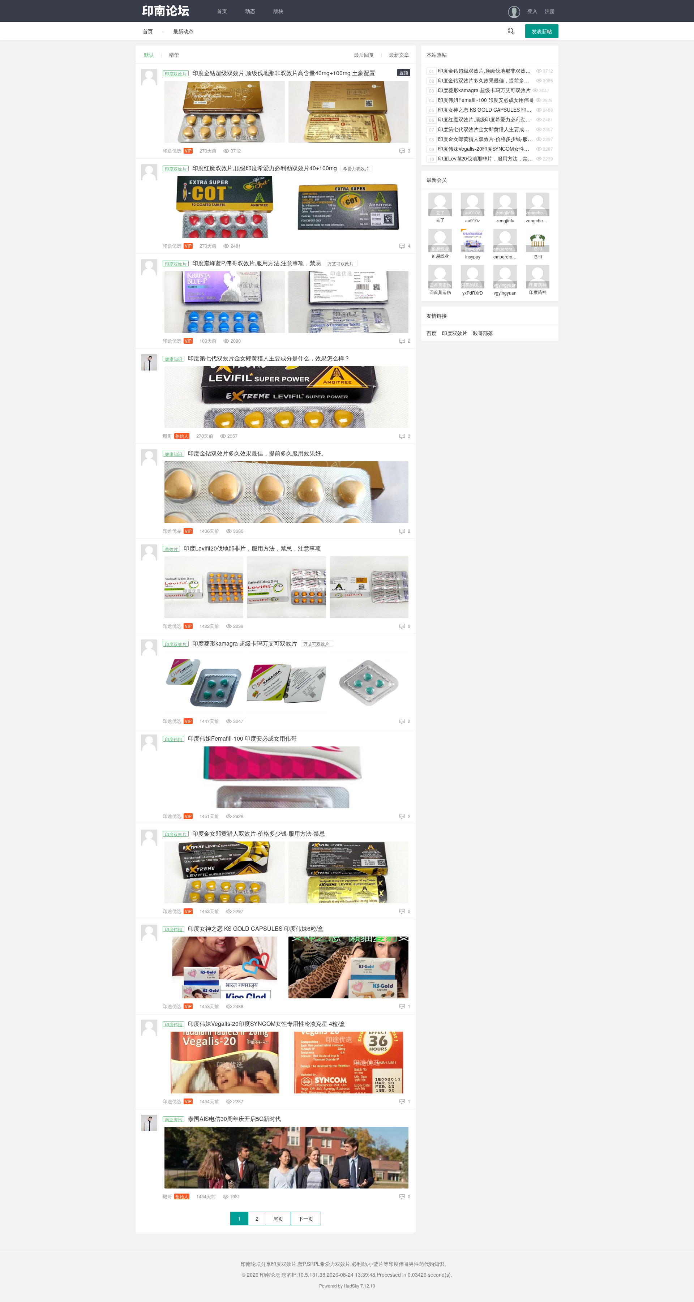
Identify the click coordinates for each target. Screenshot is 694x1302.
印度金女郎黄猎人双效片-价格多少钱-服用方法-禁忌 (258, 834)
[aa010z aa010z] (472, 204)
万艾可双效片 (340, 263)
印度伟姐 (173, 739)
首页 (222, 10)
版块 (278, 10)
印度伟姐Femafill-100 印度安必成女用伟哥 (242, 738)
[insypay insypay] (472, 240)
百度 (432, 333)
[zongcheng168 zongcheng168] (537, 204)
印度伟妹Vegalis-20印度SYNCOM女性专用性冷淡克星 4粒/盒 (266, 1024)
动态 (250, 10)
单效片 (171, 549)
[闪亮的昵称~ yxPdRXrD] (472, 276)
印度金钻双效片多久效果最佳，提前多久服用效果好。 (257, 453)
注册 (550, 10)
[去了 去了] (440, 204)
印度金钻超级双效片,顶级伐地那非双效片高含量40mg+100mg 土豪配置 (283, 73)
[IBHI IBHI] (537, 240)
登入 (532, 10)
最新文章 (399, 54)
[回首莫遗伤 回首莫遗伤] (440, 276)
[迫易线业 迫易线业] (440, 240)
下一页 (305, 1218)
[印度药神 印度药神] (537, 276)
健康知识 (173, 358)
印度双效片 (176, 73)
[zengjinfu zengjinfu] (505, 204)
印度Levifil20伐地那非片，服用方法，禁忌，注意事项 (252, 548)
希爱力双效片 (356, 168)
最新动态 (183, 31)
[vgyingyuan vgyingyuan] (505, 276)
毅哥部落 (483, 333)
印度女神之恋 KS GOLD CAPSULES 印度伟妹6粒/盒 (256, 929)
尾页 (278, 1218)
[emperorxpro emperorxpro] (505, 240)
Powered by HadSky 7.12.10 (347, 1285)
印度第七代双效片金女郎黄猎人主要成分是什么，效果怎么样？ (269, 358)
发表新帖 (542, 31)
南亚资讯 (173, 1119)
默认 (149, 54)
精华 (174, 54)
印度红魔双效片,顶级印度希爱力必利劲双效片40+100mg (264, 168)
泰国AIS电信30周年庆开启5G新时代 (234, 1119)
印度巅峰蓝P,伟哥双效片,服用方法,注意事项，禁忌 (256, 263)
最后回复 (364, 54)
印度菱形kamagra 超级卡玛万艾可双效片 (244, 643)
